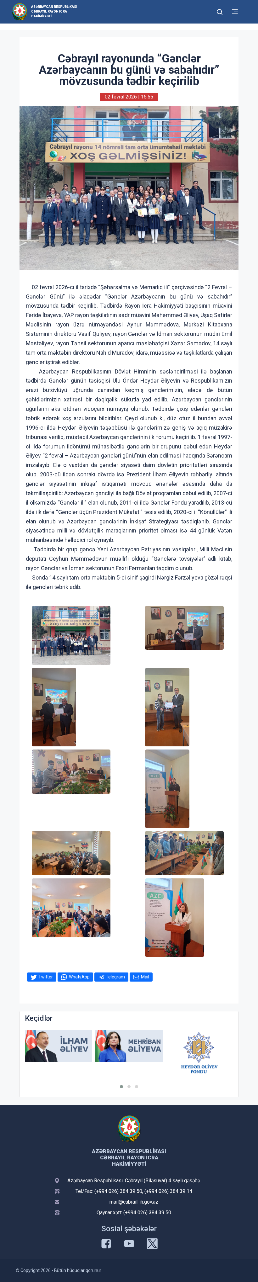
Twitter (45, 976)
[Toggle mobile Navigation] (235, 12)
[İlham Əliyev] (58, 1046)
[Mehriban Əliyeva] (129, 1046)
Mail (145, 976)
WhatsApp (79, 976)
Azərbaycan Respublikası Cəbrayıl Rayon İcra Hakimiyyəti (54, 11)
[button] (121, 1086)
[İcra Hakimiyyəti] (19, 11)
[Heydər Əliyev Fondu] (199, 1052)
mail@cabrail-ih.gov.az (133, 1202)
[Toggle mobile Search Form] (220, 11)
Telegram (115, 976)
